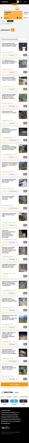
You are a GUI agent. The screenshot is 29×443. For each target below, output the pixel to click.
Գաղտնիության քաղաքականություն (11, 419)
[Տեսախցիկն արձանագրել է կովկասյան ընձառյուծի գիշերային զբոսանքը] (23, 268)
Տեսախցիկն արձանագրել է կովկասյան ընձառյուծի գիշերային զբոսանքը (9, 266)
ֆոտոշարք (11, 293)
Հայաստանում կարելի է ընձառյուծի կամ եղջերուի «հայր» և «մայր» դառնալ (9, 79)
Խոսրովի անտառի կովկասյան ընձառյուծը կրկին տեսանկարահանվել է (9, 300)
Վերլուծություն (24, 397)
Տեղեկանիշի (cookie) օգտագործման (11, 421)
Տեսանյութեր (12, 106)
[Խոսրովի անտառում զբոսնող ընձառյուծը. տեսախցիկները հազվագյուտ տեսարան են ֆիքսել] (23, 166)
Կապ (17, 412)
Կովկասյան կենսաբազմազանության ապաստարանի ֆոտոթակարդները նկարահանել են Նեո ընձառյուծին (8, 234)
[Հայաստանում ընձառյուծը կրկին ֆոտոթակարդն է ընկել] (23, 217)
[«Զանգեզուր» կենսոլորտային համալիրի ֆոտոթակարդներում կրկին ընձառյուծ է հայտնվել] (23, 149)
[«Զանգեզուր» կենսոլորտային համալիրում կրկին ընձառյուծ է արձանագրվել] (23, 132)
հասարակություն (13, 361)
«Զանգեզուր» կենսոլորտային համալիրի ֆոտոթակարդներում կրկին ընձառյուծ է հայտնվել (9, 147)
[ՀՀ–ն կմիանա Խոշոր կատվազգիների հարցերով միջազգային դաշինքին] (23, 64)
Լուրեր (6, 14)
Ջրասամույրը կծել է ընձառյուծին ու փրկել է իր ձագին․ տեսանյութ (9, 368)
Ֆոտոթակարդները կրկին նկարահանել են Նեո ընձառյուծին (9, 181)
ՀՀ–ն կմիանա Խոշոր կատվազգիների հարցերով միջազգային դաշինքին (9, 62)
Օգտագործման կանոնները (8, 412)
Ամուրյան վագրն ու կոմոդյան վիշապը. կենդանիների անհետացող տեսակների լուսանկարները (10, 283)
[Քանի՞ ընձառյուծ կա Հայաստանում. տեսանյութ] (23, 115)
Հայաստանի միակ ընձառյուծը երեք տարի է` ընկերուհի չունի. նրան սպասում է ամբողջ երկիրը (9, 351)
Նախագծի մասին (5, 410)
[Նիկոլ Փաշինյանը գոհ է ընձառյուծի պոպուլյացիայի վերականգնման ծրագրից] (23, 47)
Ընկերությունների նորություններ (10, 417)
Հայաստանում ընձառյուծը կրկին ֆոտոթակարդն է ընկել (9, 215)
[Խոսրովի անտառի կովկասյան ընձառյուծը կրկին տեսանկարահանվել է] (23, 302)
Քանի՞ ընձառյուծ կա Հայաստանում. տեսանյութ (9, 112)
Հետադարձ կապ (5, 423)
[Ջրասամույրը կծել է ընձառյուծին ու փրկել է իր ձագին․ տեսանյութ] (23, 370)
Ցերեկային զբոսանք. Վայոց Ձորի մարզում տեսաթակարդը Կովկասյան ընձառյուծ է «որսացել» (9, 317)
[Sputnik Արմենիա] (5, 2)
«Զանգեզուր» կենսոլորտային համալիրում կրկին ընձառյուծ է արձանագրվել (9, 130)
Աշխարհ (15, 397)
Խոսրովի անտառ (13, 140)
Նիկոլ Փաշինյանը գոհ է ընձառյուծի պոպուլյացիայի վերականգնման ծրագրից (9, 45)
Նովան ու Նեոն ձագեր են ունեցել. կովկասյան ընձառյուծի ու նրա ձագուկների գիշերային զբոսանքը (9, 335)
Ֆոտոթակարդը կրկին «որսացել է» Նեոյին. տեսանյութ (8, 198)
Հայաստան (11, 55)
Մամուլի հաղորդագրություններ (9, 414)
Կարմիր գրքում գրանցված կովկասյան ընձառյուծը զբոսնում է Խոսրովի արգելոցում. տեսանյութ (9, 96)
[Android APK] (5, 427)
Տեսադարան (12, 379)
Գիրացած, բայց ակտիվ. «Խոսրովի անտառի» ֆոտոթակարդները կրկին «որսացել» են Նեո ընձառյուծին (9, 250)
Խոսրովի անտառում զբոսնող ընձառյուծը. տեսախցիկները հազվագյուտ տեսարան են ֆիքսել (10, 164)
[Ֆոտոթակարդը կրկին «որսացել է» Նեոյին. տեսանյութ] (23, 200)
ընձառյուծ (5, 30)
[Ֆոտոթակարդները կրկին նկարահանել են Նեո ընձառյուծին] (23, 183)
